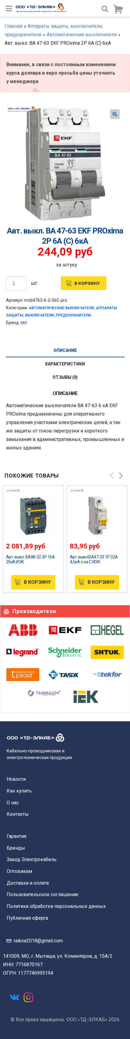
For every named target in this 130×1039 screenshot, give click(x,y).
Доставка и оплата (28, 883)
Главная (13, 26)
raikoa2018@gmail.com (38, 941)
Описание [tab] (65, 350)
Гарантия (16, 836)
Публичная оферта (27, 918)
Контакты (18, 814)
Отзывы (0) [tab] (65, 377)
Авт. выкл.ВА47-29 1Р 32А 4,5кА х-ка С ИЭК (94, 559)
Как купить (19, 791)
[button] (115, 114)
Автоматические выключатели (82, 34)
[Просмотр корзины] (118, 9)
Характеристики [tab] (65, 364)
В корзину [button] (37, 582)
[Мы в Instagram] (28, 997)
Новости (16, 779)
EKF (24, 323)
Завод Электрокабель (32, 859)
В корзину (87, 283)
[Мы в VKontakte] (14, 997)
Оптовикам (19, 871)
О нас (13, 803)
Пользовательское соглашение (42, 894)
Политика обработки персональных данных (56, 906)
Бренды (16, 848)
